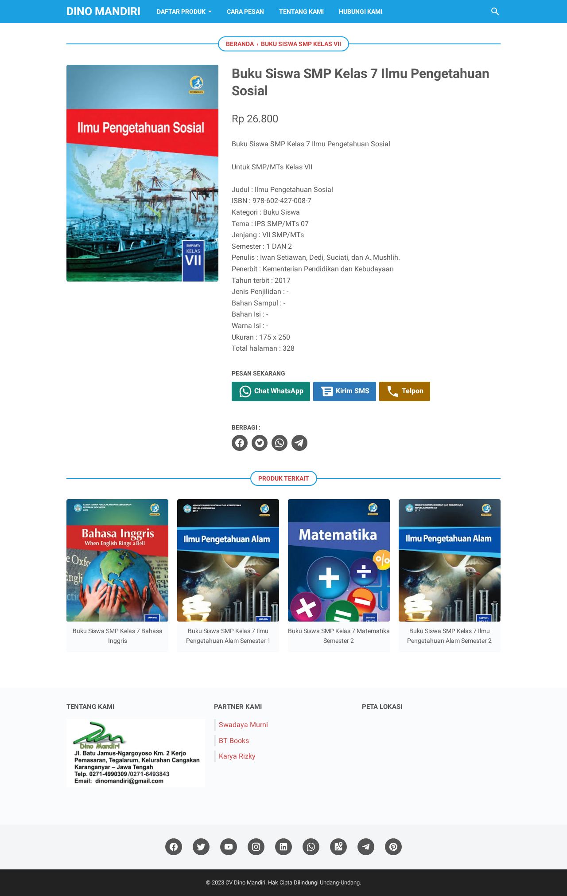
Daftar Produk (181, 11)
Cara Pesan (245, 11)
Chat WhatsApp (277, 391)
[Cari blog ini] (495, 11)
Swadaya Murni (243, 724)
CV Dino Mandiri (245, 882)
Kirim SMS (351, 391)
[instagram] (256, 847)
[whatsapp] (279, 443)
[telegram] (299, 443)
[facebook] (240, 443)
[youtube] (228, 847)
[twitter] (260, 443)
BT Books (234, 740)
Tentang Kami (301, 11)
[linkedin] (283, 847)
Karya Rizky (237, 756)
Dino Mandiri (103, 11)
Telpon (411, 391)
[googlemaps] (338, 847)
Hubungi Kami (360, 11)
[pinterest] (393, 847)
